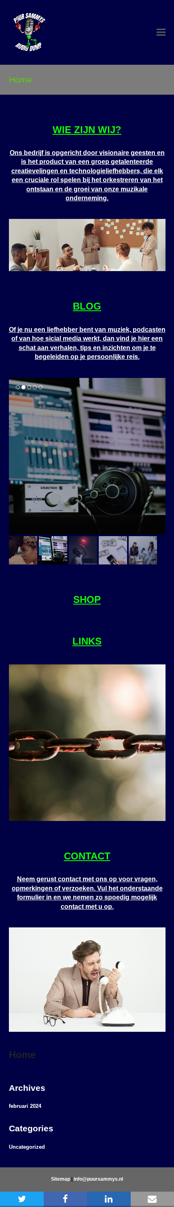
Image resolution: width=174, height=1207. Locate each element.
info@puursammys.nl (98, 1179)
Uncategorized (27, 1147)
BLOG (87, 306)
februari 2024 (25, 1106)
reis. (132, 356)
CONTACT (87, 856)
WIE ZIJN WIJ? (87, 129)
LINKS (87, 641)
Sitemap (60, 1179)
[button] (161, 32)
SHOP (87, 599)
